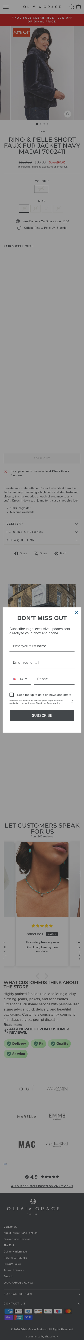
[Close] (76, 612)
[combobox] (20, 679)
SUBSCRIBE (42, 715)
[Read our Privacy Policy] (72, 701)
